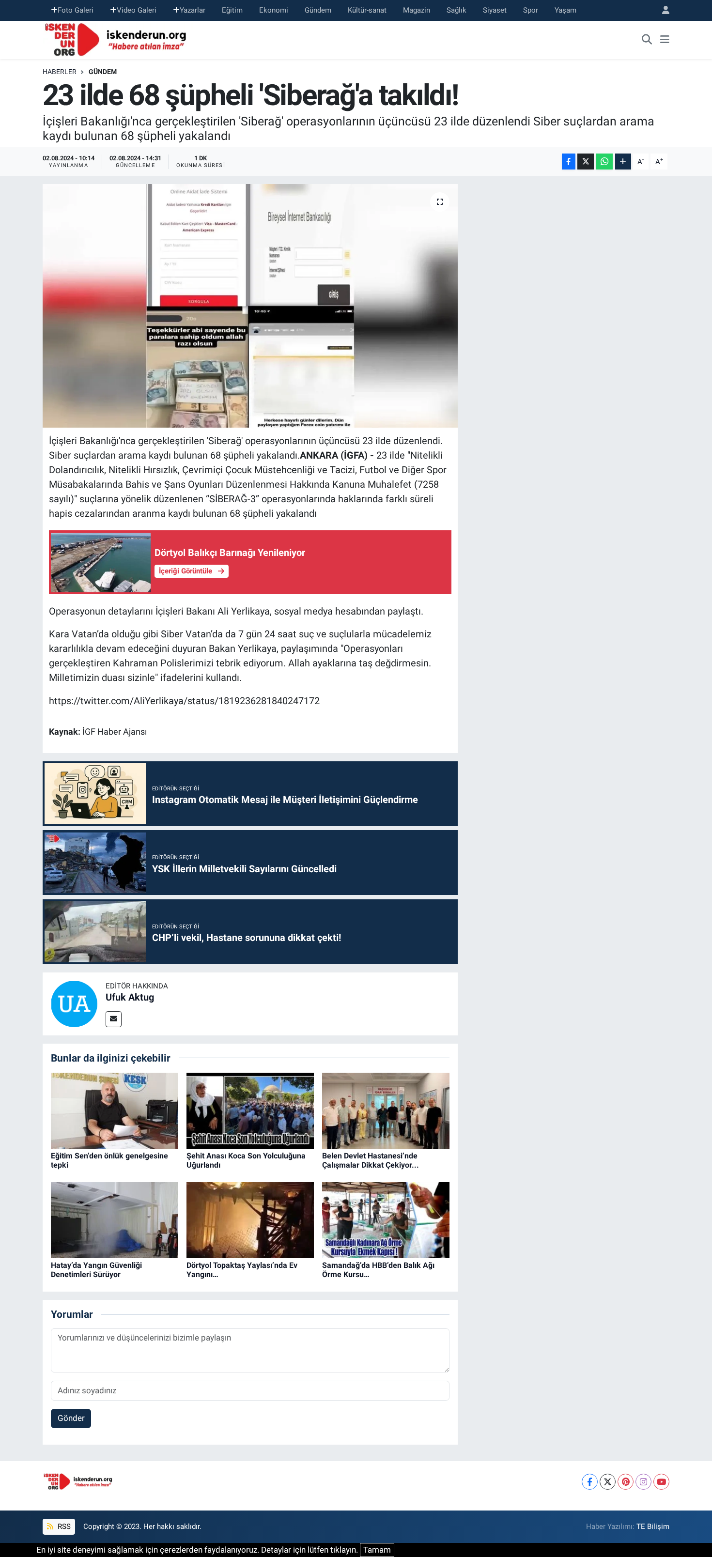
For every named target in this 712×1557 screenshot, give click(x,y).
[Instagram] (643, 1482)
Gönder (71, 1418)
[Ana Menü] (664, 39)
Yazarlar (192, 10)
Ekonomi (273, 10)
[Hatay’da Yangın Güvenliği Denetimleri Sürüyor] (114, 1219)
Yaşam (565, 10)
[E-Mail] (114, 1019)
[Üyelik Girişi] (661, 10)
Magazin (416, 10)
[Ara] (647, 39)
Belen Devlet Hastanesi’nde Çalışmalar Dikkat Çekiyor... (370, 1160)
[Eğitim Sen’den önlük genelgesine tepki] (114, 1110)
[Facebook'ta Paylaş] (568, 162)
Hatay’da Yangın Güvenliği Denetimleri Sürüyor (96, 1270)
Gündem (318, 10)
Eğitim (232, 10)
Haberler (60, 72)
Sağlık (456, 10)
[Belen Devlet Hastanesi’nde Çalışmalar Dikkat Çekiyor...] (385, 1110)
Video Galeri (136, 10)
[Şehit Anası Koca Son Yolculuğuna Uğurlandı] (250, 1110)
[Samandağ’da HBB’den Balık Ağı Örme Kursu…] (385, 1219)
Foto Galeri (75, 10)
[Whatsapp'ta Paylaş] (604, 162)
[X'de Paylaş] (585, 162)
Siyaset (495, 10)
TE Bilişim (652, 1526)
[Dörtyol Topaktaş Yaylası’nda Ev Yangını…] (250, 1219)
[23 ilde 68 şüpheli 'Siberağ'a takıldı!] (250, 305)
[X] (608, 1482)
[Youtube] (661, 1482)
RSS (63, 1526)
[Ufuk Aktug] (74, 1003)
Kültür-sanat (367, 10)
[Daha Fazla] (623, 162)
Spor (530, 10)
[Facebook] (590, 1482)
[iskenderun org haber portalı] (118, 38)
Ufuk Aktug (130, 997)
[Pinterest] (626, 1482)
